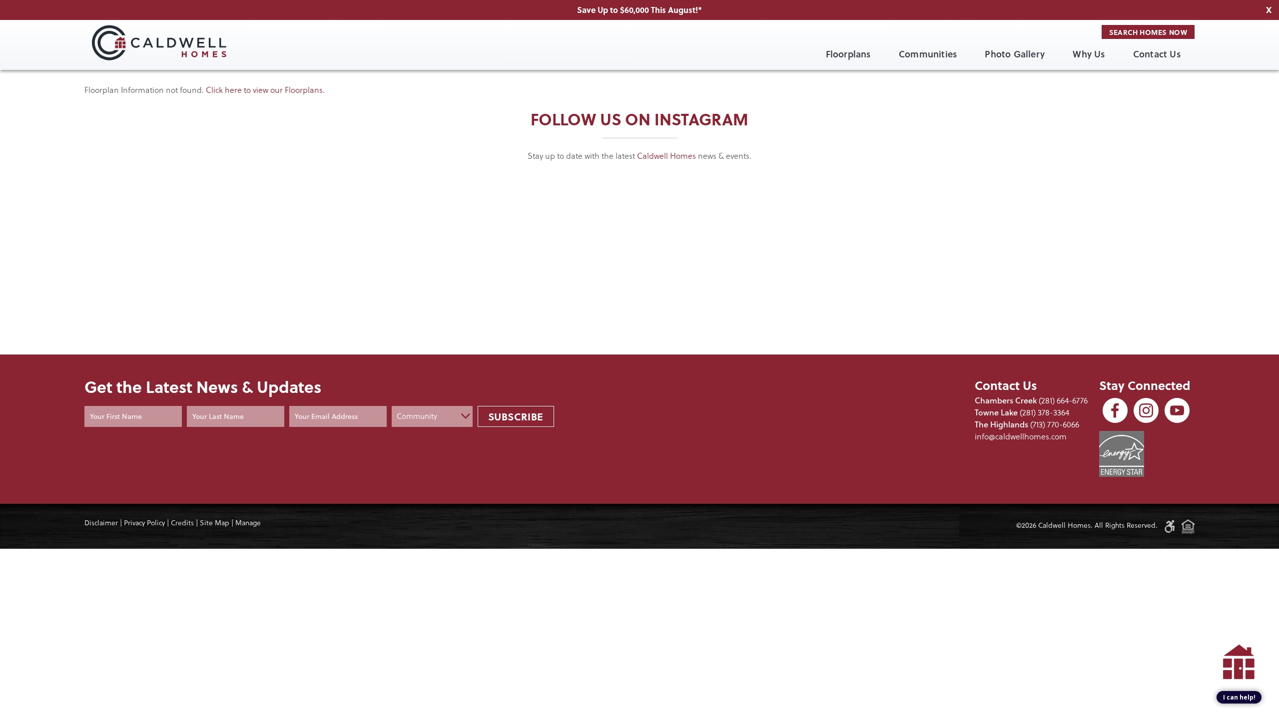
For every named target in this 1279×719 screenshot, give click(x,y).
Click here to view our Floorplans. (265, 89)
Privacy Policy (144, 523)
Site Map (214, 523)
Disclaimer (101, 523)
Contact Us (1157, 53)
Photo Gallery (1015, 53)
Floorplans (848, 53)
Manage (248, 523)
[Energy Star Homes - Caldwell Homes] (1121, 454)
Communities (928, 53)
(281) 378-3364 (1044, 412)
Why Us (1089, 53)
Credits (182, 523)
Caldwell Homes (666, 155)
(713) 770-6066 (1054, 424)
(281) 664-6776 (1063, 400)
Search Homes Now (1148, 32)
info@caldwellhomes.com (1021, 436)
